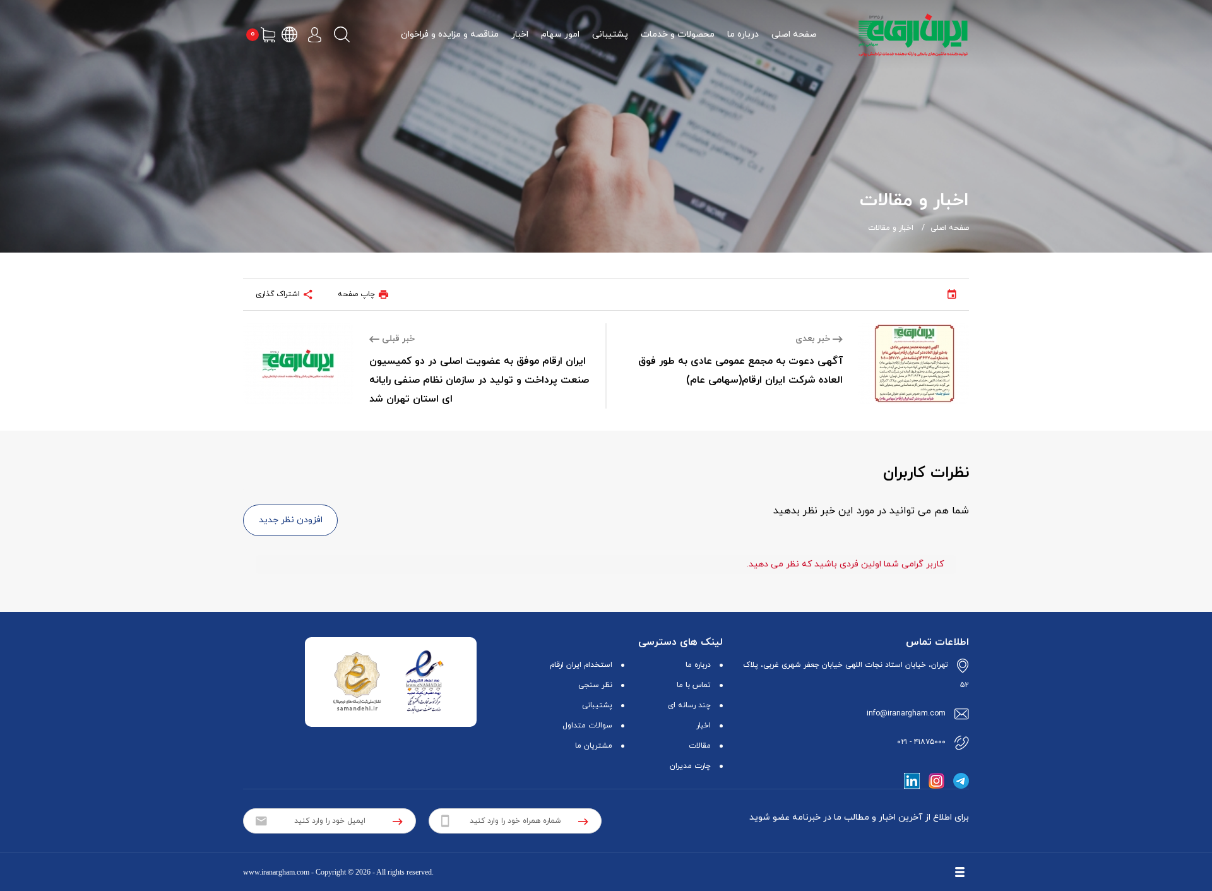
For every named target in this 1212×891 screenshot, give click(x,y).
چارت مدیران (690, 766)
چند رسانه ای (689, 705)
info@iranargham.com (906, 714)
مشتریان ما (593, 746)
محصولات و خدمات (678, 34)
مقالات (700, 746)
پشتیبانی (610, 34)
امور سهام (560, 34)
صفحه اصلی (794, 34)
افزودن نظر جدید (291, 520)
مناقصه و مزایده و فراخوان (450, 34)
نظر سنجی (595, 685)
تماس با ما (694, 685)
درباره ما (743, 34)
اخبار (519, 34)
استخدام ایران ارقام (581, 665)
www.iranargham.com (276, 872)
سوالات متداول (587, 726)
